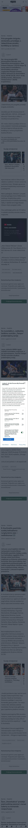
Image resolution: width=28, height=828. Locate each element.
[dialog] (14, 414)
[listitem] (14, 410)
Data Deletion (5, 444)
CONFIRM (8, 439)
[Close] (25, 383)
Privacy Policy (22, 444)
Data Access (14, 444)
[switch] (22, 414)
